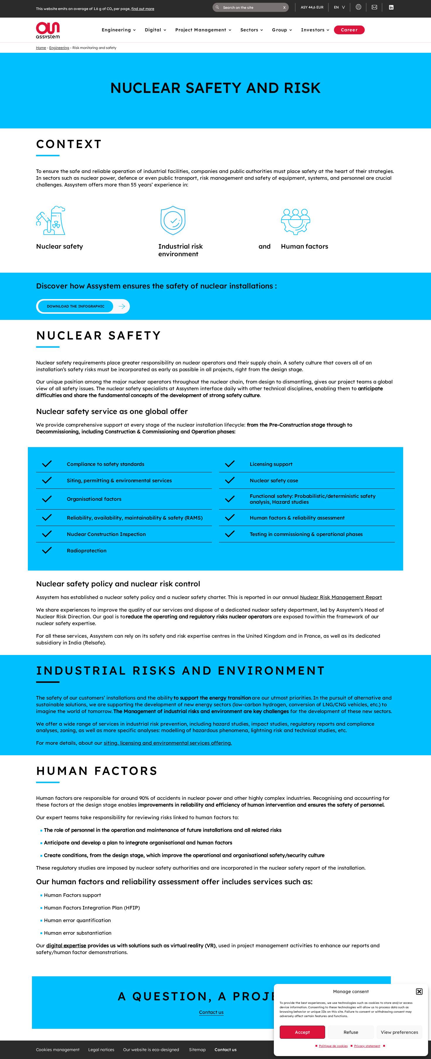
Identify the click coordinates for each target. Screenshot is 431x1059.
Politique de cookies (333, 1046)
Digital (153, 30)
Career (349, 30)
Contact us (211, 1012)
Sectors (249, 30)
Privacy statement (367, 1046)
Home (41, 47)
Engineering (116, 30)
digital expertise (66, 945)
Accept (302, 1032)
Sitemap (197, 1049)
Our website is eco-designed (151, 1049)
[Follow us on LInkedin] (391, 7)
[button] (419, 991)
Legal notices (101, 1049)
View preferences (399, 1032)
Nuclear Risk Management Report (341, 597)
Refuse (351, 1032)
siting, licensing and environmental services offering (167, 743)
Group (279, 30)
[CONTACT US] (374, 8)
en (337, 7)
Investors (313, 30)
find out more (142, 8)
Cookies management (57, 1049)
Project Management (201, 30)
